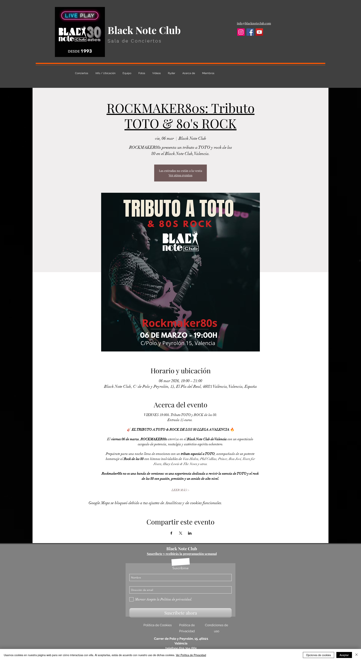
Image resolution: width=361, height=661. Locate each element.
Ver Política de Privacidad (191, 655)
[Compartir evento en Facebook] (171, 533)
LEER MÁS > (180, 490)
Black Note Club (181, 548)
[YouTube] (259, 32)
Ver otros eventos (180, 175)
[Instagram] (241, 32)
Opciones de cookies (318, 655)
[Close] (356, 655)
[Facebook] (250, 32)
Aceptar (344, 655)
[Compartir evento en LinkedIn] (190, 533)
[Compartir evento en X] (180, 533)
